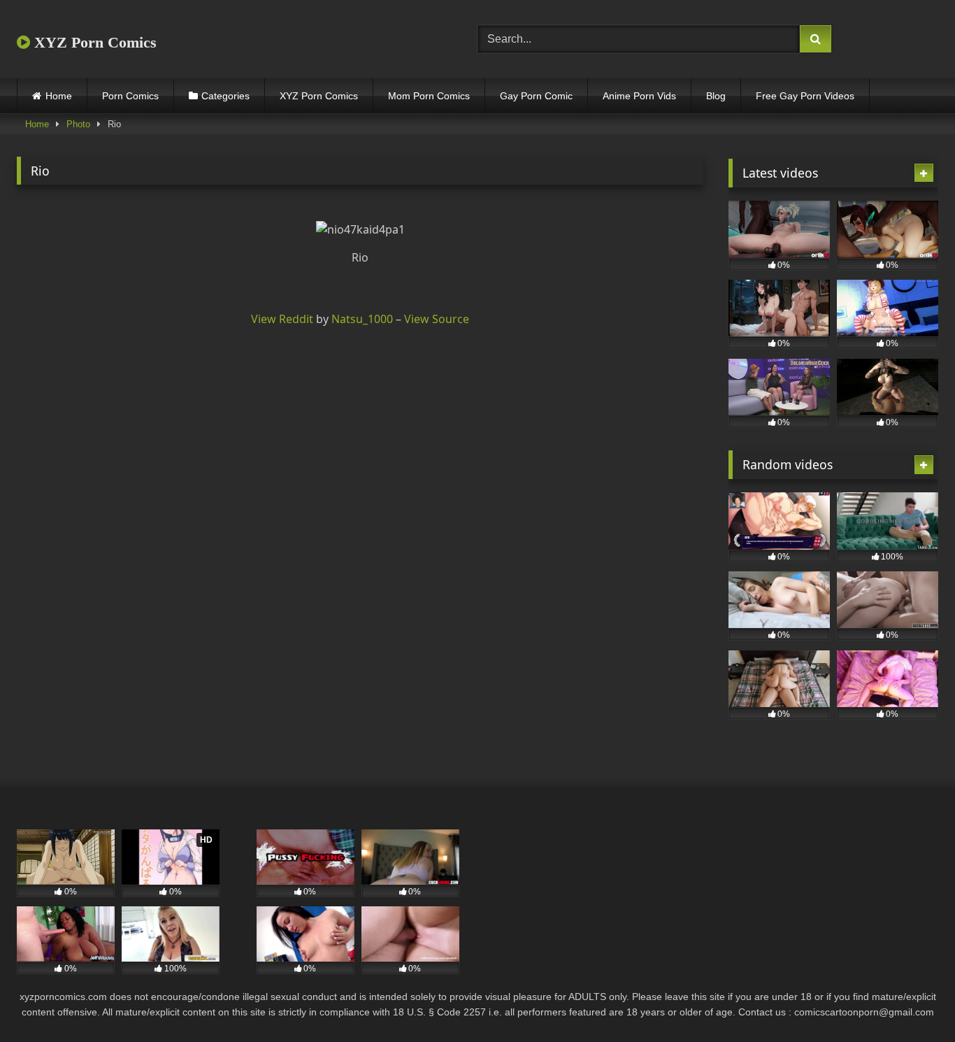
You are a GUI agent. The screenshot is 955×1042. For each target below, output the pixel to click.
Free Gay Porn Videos (805, 95)
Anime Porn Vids (639, 95)
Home (58, 95)
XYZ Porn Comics (93, 42)
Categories (225, 95)
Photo (78, 124)
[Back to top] (911, 1000)
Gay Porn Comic (536, 95)
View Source (436, 319)
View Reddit (282, 319)
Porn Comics (130, 95)
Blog (716, 95)
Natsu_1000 (362, 319)
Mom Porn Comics (429, 95)
